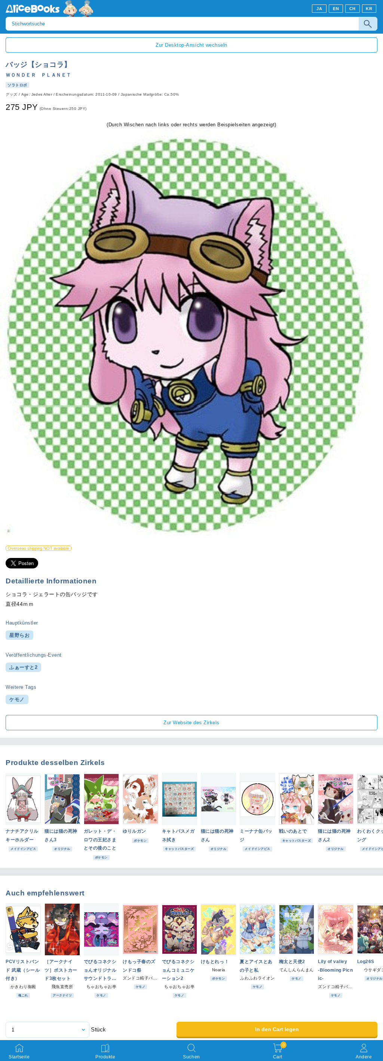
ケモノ (17, 699)
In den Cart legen (277, 1029)
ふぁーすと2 (23, 667)
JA (319, 8)
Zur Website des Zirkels (191, 722)
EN (336, 8)
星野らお (19, 635)
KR (369, 8)
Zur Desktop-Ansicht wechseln (191, 45)
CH (352, 8)
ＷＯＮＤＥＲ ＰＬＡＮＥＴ (38, 75)
